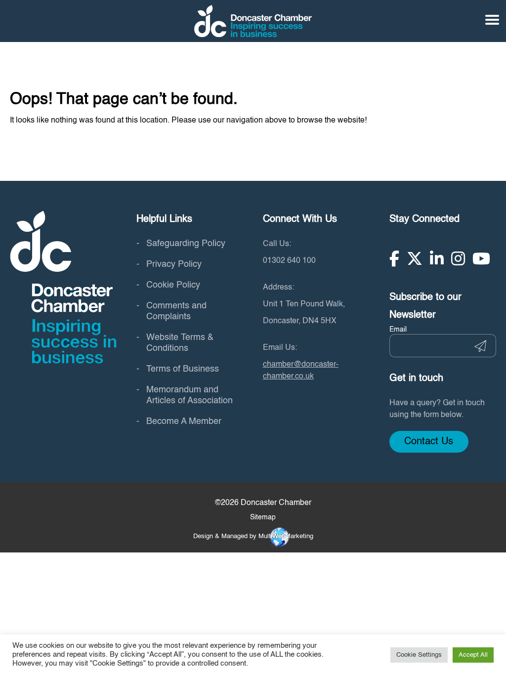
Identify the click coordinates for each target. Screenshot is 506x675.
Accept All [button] (473, 655)
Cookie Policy (173, 285)
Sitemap (263, 517)
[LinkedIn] (437, 258)
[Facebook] (394, 258)
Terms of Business (182, 369)
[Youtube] (481, 258)
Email (398, 329)
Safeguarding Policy (185, 243)
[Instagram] (458, 258)
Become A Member (183, 421)
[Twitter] (414, 258)
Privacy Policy (174, 264)
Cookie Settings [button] (419, 655)
